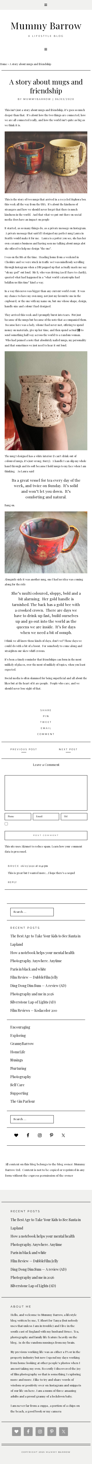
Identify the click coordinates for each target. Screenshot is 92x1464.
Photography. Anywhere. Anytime (36, 960)
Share (46, 710)
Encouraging (20, 1027)
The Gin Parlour (22, 1101)
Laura (77, 233)
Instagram (79, 228)
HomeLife (17, 1052)
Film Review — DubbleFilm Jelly (34, 977)
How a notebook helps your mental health (42, 952)
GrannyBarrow (22, 1043)
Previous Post (23, 749)
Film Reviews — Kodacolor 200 (33, 1010)
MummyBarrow (37, 99)
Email (46, 728)
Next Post (68, 749)
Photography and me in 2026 (32, 994)
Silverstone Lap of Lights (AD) (33, 1002)
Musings (16, 1060)
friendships (49, 659)
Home (3, 64)
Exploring (18, 1035)
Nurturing (18, 1068)
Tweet (46, 722)
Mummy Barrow (46, 25)
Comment (46, 734)
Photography (20, 1076)
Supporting (19, 1093)
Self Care (17, 1085)
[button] (46, 5)
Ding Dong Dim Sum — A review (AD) (38, 985)
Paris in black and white (28, 969)
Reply (12, 882)
